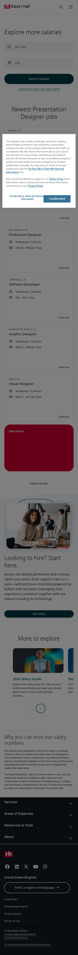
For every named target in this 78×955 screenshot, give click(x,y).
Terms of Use (56, 179)
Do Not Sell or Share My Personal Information (27, 197)
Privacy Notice (35, 186)
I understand (57, 198)
